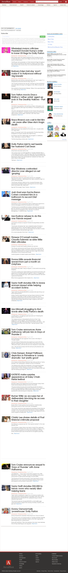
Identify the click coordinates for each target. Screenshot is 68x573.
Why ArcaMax (55, 559)
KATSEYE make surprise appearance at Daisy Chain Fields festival (25, 377)
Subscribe (43, 36)
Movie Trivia (51, 39)
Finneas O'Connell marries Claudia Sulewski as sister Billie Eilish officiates (26, 239)
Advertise (39, 571)
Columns (37, 559)
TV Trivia (50, 44)
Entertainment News (22, 55)
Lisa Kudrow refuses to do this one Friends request (26, 217)
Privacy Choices (63, 571)
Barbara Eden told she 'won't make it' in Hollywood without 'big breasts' (26, 73)
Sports (55, 5)
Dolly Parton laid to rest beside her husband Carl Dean (26, 145)
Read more (16, 66)
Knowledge (40, 5)
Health (21, 5)
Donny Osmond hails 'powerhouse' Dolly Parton (24, 510)
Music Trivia (50, 42)
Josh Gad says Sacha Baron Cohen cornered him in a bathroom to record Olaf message (25, 195)
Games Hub (63, 5)
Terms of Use (50, 571)
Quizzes (37, 561)
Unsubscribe (56, 571)
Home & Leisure (31, 5)
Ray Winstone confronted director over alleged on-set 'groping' (25, 171)
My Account (54, 557)
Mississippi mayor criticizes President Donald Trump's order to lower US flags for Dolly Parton (27, 50)
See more (64, 139)
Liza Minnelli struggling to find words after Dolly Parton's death (27, 310)
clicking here (32, 43)
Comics (37, 557)
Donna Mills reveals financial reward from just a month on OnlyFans (25, 261)
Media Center (55, 561)
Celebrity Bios (51, 36)
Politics (48, 5)
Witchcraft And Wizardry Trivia (55, 47)
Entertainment (13, 5)
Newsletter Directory (56, 563)
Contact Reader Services (57, 555)
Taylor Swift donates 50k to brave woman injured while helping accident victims (28, 285)
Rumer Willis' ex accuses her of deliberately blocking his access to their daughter (28, 398)
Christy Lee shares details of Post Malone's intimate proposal (27, 418)
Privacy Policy (44, 571)
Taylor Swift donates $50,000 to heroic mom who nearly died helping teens (26, 488)
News (37, 555)
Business (4, 5)
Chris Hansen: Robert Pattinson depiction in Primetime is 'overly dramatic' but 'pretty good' (27, 355)
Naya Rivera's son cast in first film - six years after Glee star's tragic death (28, 122)
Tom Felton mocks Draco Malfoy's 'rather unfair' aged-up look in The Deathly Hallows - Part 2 (28, 98)
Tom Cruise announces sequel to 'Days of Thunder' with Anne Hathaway (28, 467)
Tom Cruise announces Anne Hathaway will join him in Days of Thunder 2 (28, 332)
